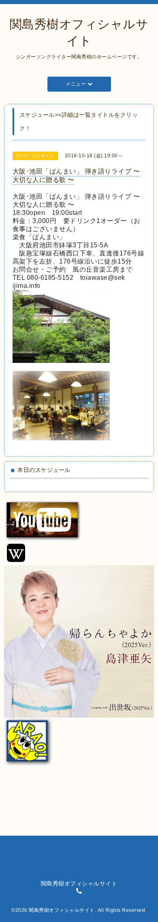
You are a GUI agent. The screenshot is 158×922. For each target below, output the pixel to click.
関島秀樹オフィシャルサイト (62, 910)
